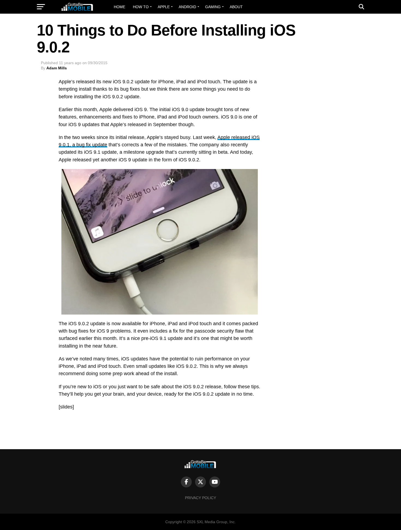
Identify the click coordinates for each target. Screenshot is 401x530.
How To (141, 7)
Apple (164, 7)
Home (119, 7)
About (236, 7)
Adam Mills (56, 68)
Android (187, 7)
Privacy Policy (200, 498)
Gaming (213, 7)
